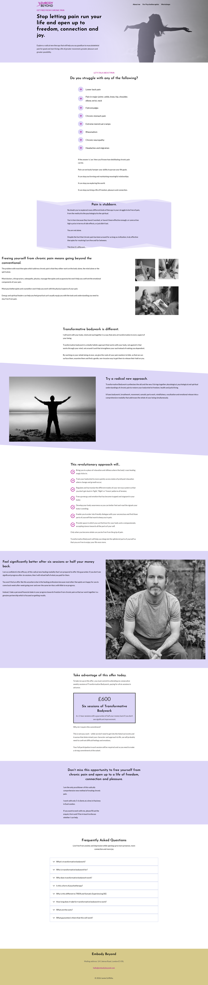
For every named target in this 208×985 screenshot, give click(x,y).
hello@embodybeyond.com (104, 968)
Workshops (165, 4)
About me (136, 4)
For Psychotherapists (151, 4)
